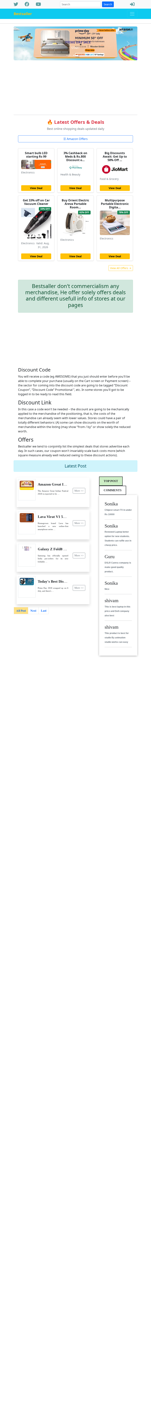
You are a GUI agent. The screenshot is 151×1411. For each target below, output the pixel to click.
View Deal (36, 188)
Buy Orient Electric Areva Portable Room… (75, 203)
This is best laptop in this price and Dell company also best (117, 611)
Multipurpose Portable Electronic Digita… (115, 203)
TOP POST (111, 481)
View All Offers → (120, 268)
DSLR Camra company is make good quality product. (118, 567)
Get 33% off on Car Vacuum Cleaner (36, 202)
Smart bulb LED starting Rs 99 (36, 155)
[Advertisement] (75, 86)
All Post (21, 610)
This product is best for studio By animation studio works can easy (117, 637)
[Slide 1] (69, 55)
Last (43, 610)
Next (33, 610)
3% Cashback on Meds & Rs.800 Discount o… (75, 156)
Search (108, 4)
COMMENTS (113, 490)
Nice (107, 589)
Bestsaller (23, 13)
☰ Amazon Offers (75, 139)
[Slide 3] (82, 55)
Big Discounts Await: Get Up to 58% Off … (115, 156)
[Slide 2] (75, 55)
